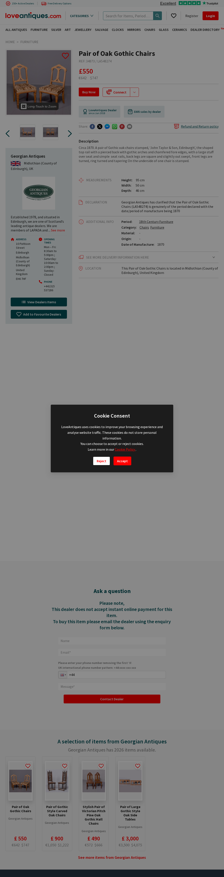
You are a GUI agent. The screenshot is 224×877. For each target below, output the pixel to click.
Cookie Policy (125, 449)
